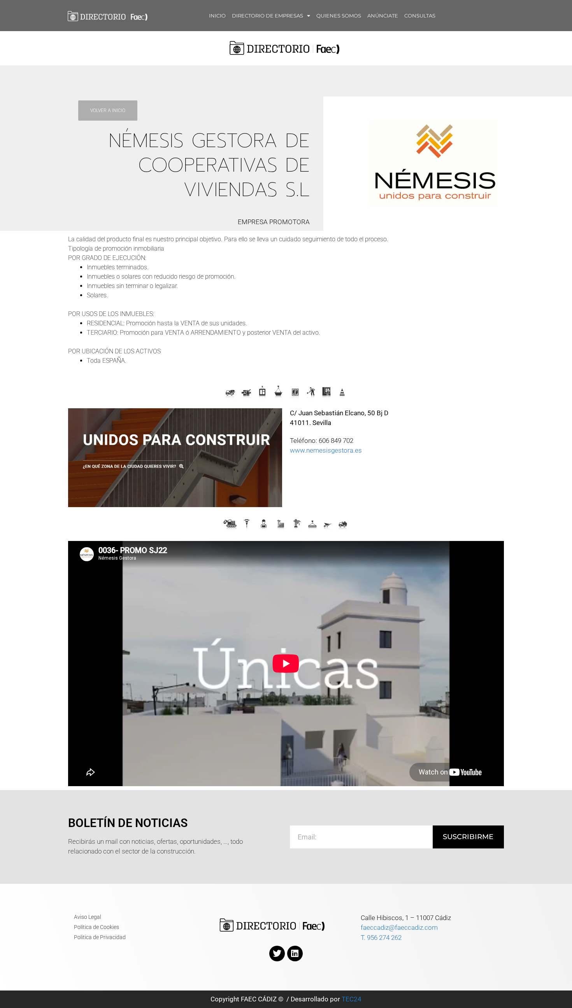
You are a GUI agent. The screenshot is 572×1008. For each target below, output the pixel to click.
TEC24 (351, 999)
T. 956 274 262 (381, 937)
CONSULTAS (419, 15)
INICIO (217, 15)
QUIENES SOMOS (338, 15)
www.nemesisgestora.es (326, 450)
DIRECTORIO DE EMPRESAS (267, 15)
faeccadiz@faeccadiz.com (399, 927)
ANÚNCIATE (382, 15)
